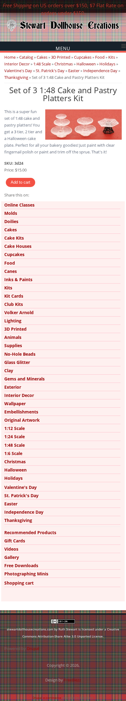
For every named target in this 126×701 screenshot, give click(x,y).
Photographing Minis (26, 574)
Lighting (12, 321)
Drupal (33, 648)
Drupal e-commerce (46, 697)
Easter (74, 70)
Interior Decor (17, 64)
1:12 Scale (14, 428)
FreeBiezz (72, 680)
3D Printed (60, 57)
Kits (111, 57)
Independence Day (100, 70)
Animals (12, 337)
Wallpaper (15, 403)
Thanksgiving (16, 77)
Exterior (12, 387)
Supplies (13, 345)
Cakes (42, 57)
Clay (8, 370)
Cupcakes (82, 57)
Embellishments (21, 412)
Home (10, 57)
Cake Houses (17, 246)
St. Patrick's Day (50, 70)
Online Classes (19, 205)
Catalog (26, 57)
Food (100, 57)
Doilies (11, 221)
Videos (11, 549)
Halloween (86, 64)
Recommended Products (30, 532)
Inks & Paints (18, 279)
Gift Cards (14, 541)
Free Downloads (21, 565)
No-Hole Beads (19, 354)
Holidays (107, 64)
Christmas (63, 64)
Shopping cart (19, 583)
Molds (10, 213)
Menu (63, 48)
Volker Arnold (19, 312)
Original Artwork (22, 420)
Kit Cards (13, 296)
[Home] (63, 31)
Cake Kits (14, 238)
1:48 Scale (42, 64)
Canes (10, 271)
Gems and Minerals (24, 379)
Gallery (11, 557)
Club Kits (13, 304)
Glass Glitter (17, 362)
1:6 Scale (13, 453)
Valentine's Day (18, 70)
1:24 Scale (14, 436)
